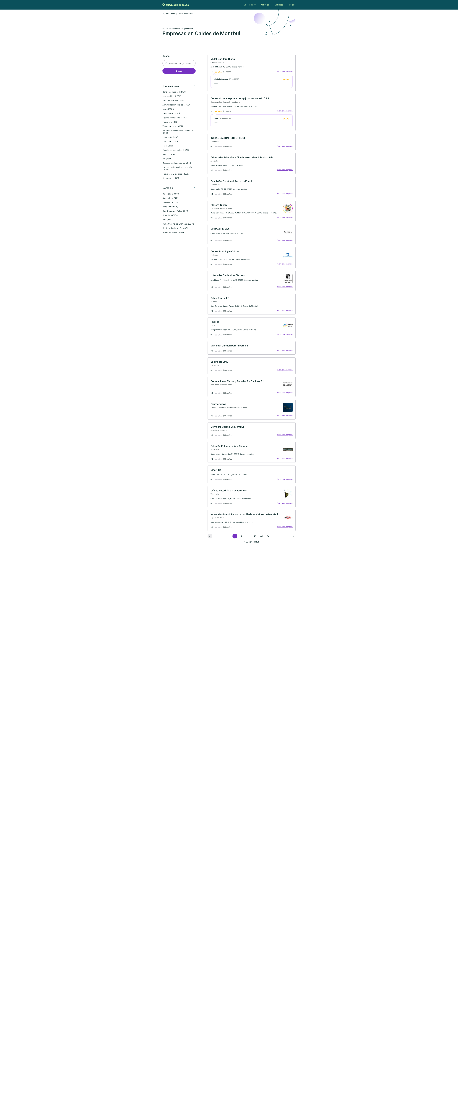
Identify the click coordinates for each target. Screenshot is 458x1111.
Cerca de (167, 188)
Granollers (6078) (170, 215)
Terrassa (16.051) (170, 202)
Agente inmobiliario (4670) (174, 117)
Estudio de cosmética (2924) (175, 150)
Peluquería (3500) (170, 137)
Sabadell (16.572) (170, 198)
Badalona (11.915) (170, 206)
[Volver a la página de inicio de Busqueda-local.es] (175, 4)
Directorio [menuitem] (248, 5)
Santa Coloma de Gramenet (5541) (178, 224)
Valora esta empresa (285, 71)
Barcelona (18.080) (171, 194)
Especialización (171, 86)
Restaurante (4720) (171, 113)
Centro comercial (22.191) (174, 92)
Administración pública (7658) (176, 105)
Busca (179, 71)
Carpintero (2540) (170, 178)
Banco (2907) (168, 154)
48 (255, 536)
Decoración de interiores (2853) (177, 163)
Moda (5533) (168, 109)
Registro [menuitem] (292, 5)
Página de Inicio (168, 14)
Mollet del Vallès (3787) (173, 232)
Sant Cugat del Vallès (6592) (175, 211)
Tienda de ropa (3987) (172, 126)
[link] (252, 73)
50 (268, 536)
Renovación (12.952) (171, 96)
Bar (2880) (167, 158)
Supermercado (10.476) (173, 100)
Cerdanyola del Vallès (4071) (175, 228)
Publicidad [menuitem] (278, 5)
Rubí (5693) (167, 219)
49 (261, 536)
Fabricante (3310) (170, 141)
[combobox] (179, 63)
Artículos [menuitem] (265, 5)
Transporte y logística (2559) (175, 174)
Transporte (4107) (170, 122)
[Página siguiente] (293, 536)
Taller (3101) (167, 146)
